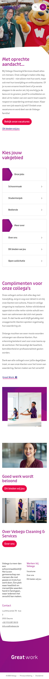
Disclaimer (39, 676)
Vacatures (31, 571)
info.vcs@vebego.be (10, 626)
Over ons (30, 575)
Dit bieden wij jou (34, 579)
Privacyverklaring (26, 676)
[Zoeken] (35, 7)
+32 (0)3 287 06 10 (10, 622)
